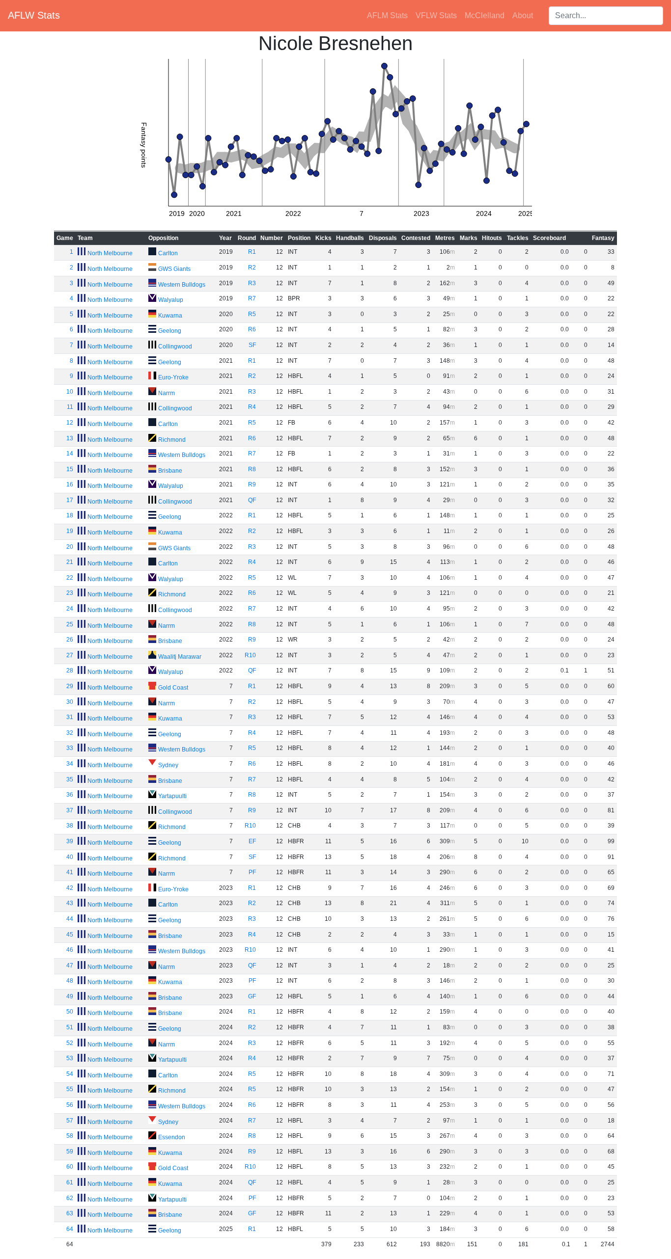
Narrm (166, 393)
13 (69, 438)
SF (252, 345)
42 (69, 887)
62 (69, 1198)
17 (69, 500)
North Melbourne (110, 253)
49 (69, 996)
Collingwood (175, 346)
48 (69, 980)
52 (69, 1043)
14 (69, 453)
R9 (252, 484)
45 (69, 934)
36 (69, 794)
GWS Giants (174, 269)
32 (69, 732)
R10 (250, 655)
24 (69, 608)
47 (69, 965)
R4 (252, 406)
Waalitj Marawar (179, 656)
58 (69, 1135)
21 (69, 562)
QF (252, 500)
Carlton (168, 253)
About (522, 15)
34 (69, 763)
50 (69, 1011)
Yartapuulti (172, 796)
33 (69, 748)
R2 (252, 267)
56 (69, 1104)
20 (69, 546)
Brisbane (170, 470)
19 (69, 531)
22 (69, 577)
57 (69, 1120)
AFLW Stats (34, 15)
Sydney (168, 765)
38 (69, 825)
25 (69, 624)
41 (69, 872)
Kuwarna (170, 315)
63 (69, 1213)
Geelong (169, 330)
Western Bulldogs (181, 284)
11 (70, 406)
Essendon (171, 1137)
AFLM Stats (387, 15)
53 (69, 1058)
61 (69, 1182)
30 (69, 701)
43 (69, 903)
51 (69, 1027)
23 (69, 592)
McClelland (484, 15)
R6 (252, 329)
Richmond (172, 439)
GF (252, 996)
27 (69, 655)
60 (69, 1166)
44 (69, 918)
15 (69, 469)
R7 (252, 298)
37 (69, 810)
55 (69, 1089)
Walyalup (170, 299)
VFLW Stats (436, 15)
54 (69, 1074)
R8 (252, 469)
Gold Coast (173, 687)
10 (69, 391)
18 (69, 515)
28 (69, 670)
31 (69, 717)
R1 (252, 251)
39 (69, 841)
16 (69, 484)
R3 (252, 283)
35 (69, 779)
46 (69, 949)
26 (69, 639)
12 (69, 422)
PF (252, 872)
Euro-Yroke (173, 377)
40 (69, 857)
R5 (252, 314)
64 (69, 1229)
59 (69, 1151)
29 (69, 686)
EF (252, 841)
